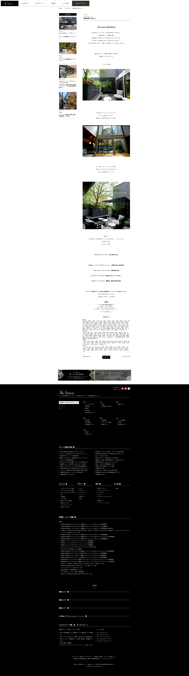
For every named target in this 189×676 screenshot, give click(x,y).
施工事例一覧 (25, 3)
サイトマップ (62, 406)
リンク (60, 408)
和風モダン (81, 496)
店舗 (117, 488)
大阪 (84, 430)
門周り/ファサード (102, 488)
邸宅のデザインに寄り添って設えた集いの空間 (106, 470)
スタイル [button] (62, 484)
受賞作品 (63, 496)
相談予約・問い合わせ (81, 3)
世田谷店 (87, 406)
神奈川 (101, 418)
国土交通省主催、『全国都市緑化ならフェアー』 (72, 569)
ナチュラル (81, 490)
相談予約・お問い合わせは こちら (69, 402)
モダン (80, 488)
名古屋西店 (88, 422)
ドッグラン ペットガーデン (104, 502)
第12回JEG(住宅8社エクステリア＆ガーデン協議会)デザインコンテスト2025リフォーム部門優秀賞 (83, 524)
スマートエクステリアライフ (103, 636)
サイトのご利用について (110, 656)
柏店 (103, 404)
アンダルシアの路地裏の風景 (66, 459)
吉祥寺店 (87, 410)
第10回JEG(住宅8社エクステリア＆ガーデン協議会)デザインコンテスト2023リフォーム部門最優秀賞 (84, 534)
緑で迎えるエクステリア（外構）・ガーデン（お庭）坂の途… (110, 451)
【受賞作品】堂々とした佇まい (67, 474)
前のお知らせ (87, 356)
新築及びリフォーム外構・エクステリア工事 (69, 629)
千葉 (101, 402)
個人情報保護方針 (95, 658)
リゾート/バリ (82, 492)
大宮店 (119, 422)
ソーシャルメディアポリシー (107, 658)
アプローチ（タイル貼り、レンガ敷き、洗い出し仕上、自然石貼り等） (76, 636)
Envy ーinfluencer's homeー (102, 455)
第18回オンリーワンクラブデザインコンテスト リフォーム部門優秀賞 (77, 542)
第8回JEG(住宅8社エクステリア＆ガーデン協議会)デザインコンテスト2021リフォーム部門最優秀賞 (84, 557)
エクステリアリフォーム (66, 505)
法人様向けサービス (39, 3)
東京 (84, 402)
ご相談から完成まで (98, 656)
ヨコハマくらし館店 (106, 422)
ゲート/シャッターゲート (103, 490)
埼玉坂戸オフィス (122, 424)
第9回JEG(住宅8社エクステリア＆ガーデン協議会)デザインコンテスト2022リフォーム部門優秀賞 (83, 555)
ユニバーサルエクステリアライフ (104, 638)
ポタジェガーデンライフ (102, 634)
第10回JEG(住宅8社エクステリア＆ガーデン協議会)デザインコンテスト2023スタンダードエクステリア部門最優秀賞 (88, 536)
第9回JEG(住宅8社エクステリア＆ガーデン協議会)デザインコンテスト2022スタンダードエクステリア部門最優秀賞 (87, 551)
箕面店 (87, 432)
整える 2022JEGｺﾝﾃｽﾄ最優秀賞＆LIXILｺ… (106, 464)
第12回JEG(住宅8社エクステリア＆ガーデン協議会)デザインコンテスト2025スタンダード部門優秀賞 (84, 526)
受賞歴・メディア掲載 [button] (66, 517)
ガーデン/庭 (100, 492)
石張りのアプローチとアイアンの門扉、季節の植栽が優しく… (74, 466)
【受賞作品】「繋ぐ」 (101, 468)
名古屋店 (87, 420)
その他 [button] (116, 484)
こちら (111, 311)
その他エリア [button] (71, 616)
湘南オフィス (105, 424)
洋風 (80, 498)
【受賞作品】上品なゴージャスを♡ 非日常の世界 (72, 472)
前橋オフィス (121, 404)
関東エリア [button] (63, 592)
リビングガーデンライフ (102, 632)
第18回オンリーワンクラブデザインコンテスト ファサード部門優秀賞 (77, 545)
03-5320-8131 (105, 296)
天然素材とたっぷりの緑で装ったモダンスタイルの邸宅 (73, 464)
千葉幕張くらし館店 (106, 406)
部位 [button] (97, 484)
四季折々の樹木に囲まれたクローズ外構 (105, 466)
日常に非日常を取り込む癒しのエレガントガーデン (72, 451)
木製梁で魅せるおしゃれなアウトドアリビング (106, 462)
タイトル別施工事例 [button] (65, 447)
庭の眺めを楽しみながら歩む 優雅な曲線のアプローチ (108, 472)
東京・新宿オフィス (90, 412)
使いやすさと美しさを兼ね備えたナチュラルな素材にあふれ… (74, 462)
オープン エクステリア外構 (67, 488)
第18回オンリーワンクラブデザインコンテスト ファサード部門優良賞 (77, 540)
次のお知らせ (125, 356)
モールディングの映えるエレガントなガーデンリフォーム (73, 453)
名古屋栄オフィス (89, 424)
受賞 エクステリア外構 (66, 500)
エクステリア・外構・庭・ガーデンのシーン (73, 625)
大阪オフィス (88, 434)
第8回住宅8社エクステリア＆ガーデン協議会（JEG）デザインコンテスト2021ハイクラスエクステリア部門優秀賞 (87, 559)
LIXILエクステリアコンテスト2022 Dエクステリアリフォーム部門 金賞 (78, 547)
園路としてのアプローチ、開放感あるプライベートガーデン (74, 457)
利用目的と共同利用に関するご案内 (82, 658)
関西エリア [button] (63, 608)
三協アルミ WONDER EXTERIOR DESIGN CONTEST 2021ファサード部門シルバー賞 (82, 563)
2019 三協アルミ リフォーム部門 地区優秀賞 (72, 571)
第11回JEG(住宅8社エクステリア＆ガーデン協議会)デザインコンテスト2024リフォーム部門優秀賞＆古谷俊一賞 (87, 528)
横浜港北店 (104, 420)
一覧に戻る (106, 357)
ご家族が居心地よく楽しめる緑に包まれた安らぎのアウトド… (74, 468)
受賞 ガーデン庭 (65, 507)
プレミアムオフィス (90, 404)
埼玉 (117, 418)
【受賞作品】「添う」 (101, 474)
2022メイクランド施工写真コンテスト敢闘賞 (71, 549)
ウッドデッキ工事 (100, 629)
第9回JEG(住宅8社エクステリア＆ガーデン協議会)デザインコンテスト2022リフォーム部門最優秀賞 (84, 553)
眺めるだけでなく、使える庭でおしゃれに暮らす (107, 457)
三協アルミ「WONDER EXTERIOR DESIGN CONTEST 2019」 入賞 (76, 573)
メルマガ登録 (65, 3)
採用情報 (53, 3)
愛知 (84, 418)
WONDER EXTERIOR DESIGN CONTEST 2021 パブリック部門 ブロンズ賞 (78, 565)
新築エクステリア (65, 502)
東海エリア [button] (63, 600)
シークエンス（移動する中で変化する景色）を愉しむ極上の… (74, 470)
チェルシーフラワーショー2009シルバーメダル (72, 567)
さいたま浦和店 (121, 420)
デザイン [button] (80, 484)
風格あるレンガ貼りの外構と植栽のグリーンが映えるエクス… (110, 459)
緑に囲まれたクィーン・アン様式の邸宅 (69, 455)
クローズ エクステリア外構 (67, 490)
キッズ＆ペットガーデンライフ (104, 641)
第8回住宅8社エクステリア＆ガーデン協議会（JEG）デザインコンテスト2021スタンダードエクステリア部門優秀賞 (87, 561)
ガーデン (100, 494)
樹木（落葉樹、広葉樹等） (66, 643)
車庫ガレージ (101, 500)
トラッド (81, 494)
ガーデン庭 (63, 498)
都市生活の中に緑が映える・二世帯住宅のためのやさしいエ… (110, 453)
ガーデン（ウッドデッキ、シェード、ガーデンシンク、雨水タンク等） (76, 645)
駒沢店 (87, 408)
